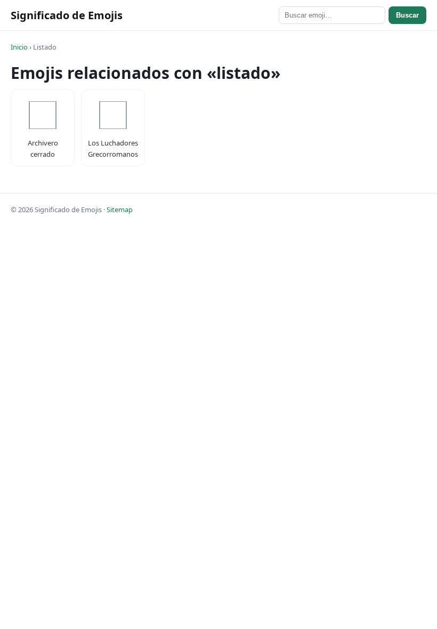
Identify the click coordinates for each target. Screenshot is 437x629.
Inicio (19, 47)
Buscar (407, 15)
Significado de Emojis (67, 15)
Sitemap (120, 209)
